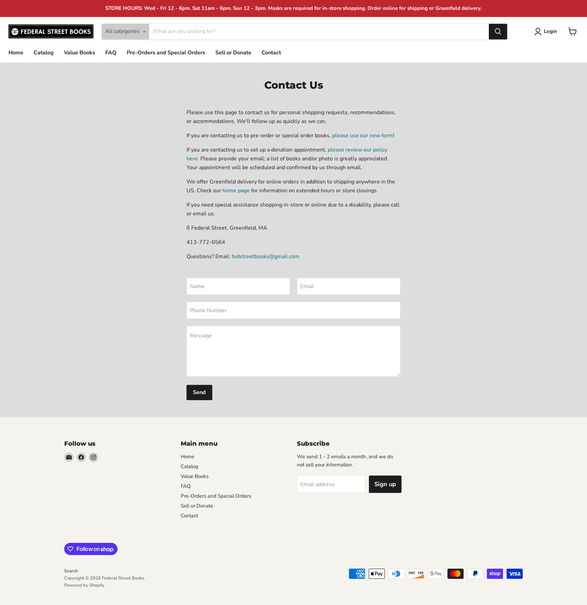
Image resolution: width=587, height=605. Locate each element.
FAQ (111, 52)
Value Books (79, 52)
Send (199, 392)
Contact (271, 52)
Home (15, 52)
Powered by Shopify (84, 585)
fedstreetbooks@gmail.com (265, 256)
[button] (547, 32)
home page (236, 190)
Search (71, 571)
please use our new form (362, 135)
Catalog (44, 52)
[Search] (498, 31)
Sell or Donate (233, 52)
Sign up (385, 484)
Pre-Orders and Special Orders (166, 52)
